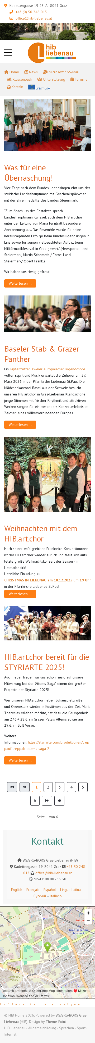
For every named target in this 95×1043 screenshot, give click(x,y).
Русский (40, 896)
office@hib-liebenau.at (34, 18)
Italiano (56, 896)
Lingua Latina (70, 889)
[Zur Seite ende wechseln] (59, 801)
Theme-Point (56, 1021)
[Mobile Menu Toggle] (8, 53)
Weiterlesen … (20, 283)
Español (50, 889)
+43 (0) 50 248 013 (31, 12)
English (16, 889)
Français (32, 889)
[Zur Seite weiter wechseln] (47, 801)
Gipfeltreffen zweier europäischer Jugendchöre (47, 369)
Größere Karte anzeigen (41, 1004)
